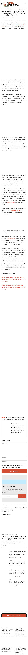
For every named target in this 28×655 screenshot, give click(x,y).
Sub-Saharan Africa (9, 419)
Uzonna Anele (15, 423)
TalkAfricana (11, 557)
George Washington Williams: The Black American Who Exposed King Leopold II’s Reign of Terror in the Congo (20, 630)
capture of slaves (15, 210)
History (3, 9)
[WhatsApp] (18, 412)
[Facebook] (7, 412)
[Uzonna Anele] (7, 428)
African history (8, 417)
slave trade (4, 181)
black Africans (11, 238)
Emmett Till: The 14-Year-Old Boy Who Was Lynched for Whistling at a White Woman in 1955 (14, 538)
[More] (21, 412)
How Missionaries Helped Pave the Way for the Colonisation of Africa (6, 648)
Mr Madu (11, 585)
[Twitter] (11, 412)
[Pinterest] (14, 412)
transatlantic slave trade (19, 419)
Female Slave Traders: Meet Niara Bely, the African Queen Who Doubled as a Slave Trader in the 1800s (14, 279)
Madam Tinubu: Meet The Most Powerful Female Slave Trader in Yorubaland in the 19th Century (14, 287)
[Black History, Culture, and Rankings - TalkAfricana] (11, 4)
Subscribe (22, 496)
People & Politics (8, 9)
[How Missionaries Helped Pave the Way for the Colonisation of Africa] (5, 563)
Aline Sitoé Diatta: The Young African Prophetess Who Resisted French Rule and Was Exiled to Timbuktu (20, 650)
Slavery (3, 419)
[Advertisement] (14, 46)
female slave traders (16, 417)
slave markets (11, 202)
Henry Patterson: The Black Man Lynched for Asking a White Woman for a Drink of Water (17, 583)
